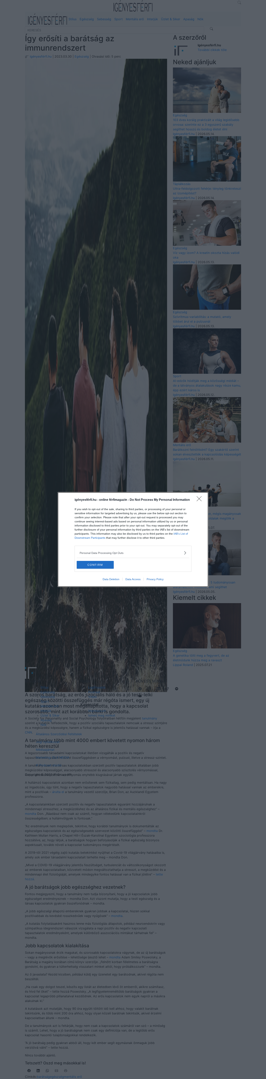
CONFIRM (95, 564)
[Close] (200, 500)
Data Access (133, 579)
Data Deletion (111, 579)
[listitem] (133, 553)
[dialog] (133, 539)
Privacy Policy (155, 579)
